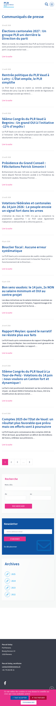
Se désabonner (10, 546)
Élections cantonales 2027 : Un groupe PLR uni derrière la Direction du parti (24, 35)
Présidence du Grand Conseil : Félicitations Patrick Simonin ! (24, 165)
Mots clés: (9, 485)
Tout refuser (39, 698)
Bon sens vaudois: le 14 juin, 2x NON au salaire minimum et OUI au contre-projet (28, 291)
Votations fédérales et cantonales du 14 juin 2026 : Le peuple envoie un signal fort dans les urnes (26, 207)
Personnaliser (29, 702)
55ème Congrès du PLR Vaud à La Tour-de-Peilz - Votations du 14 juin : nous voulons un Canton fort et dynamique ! (27, 377)
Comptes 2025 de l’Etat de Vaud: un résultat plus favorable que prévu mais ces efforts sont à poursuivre (27, 423)
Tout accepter (20, 698)
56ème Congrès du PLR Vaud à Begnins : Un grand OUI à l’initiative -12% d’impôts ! (28, 122)
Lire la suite (7, 56)
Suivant (29, 462)
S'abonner (15, 539)
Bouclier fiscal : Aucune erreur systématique (24, 249)
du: (6, 494)
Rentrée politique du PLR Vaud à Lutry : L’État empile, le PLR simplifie (25, 78)
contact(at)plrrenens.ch (11, 666)
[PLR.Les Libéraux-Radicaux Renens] (8, 5)
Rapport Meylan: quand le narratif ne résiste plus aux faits (27, 333)
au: (31, 494)
